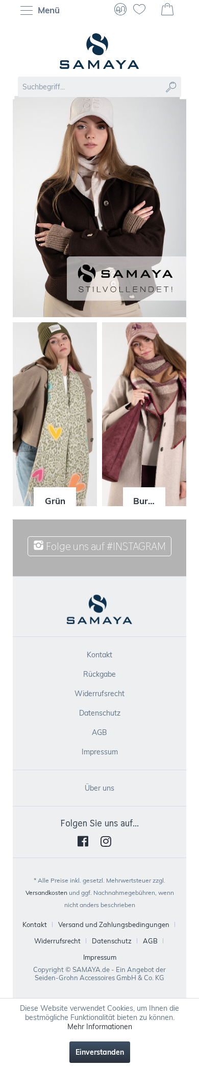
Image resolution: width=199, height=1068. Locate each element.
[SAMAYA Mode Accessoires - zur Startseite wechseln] (99, 51)
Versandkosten (46, 892)
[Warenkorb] (168, 10)
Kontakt (99, 654)
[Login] (120, 10)
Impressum (100, 751)
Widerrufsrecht (99, 693)
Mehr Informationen (99, 1026)
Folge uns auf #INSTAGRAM (105, 546)
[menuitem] (42, 10)
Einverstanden (100, 1052)
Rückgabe (99, 674)
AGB (99, 732)
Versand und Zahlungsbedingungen (113, 924)
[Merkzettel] (143, 10)
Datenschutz (99, 713)
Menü (47, 10)
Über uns (99, 788)
